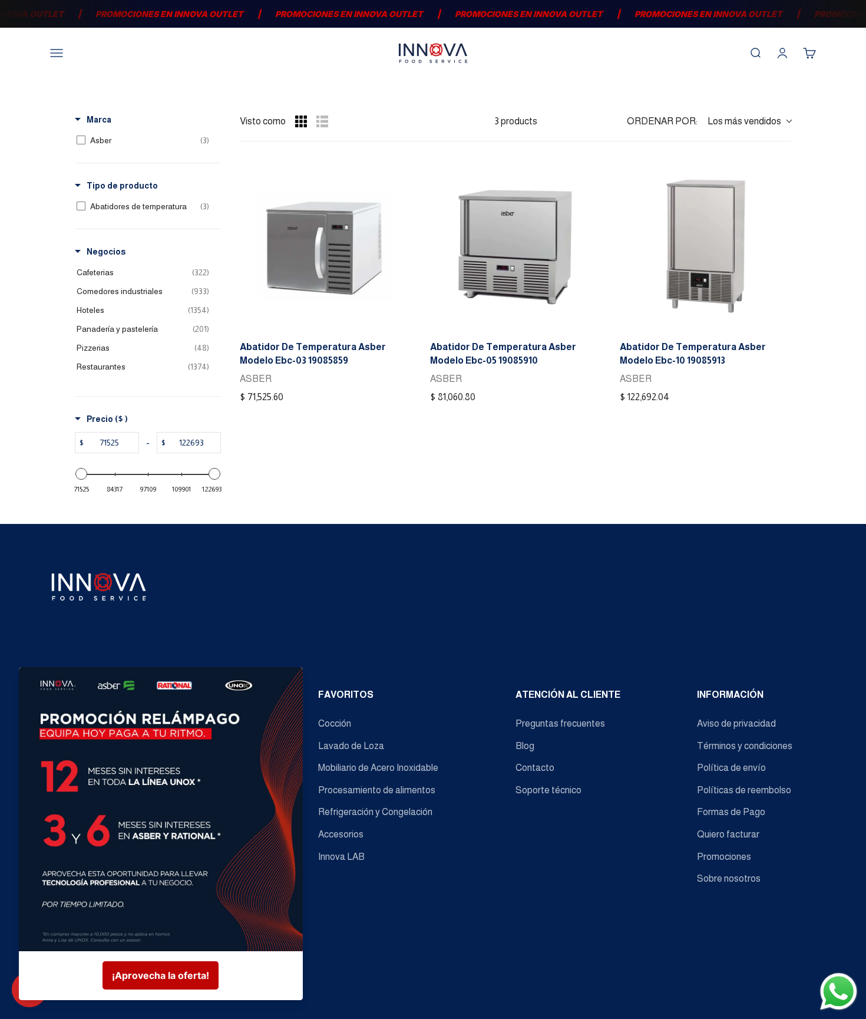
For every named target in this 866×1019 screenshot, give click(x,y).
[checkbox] (146, 140)
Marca (99, 119)
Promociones (724, 857)
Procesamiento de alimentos (376, 790)
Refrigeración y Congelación (375, 812)
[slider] (81, 474)
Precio (107, 419)
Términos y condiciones (744, 746)
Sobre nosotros (729, 878)
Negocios (106, 251)
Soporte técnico (548, 790)
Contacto (534, 768)
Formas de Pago (731, 812)
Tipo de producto (122, 185)
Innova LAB (341, 857)
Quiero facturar (728, 834)
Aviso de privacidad (736, 723)
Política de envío (731, 768)
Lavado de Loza (351, 746)
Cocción (334, 723)
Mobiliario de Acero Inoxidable (378, 768)
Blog (524, 746)
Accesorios (340, 834)
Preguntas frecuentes (560, 723)
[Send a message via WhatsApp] (838, 991)
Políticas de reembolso (744, 790)
